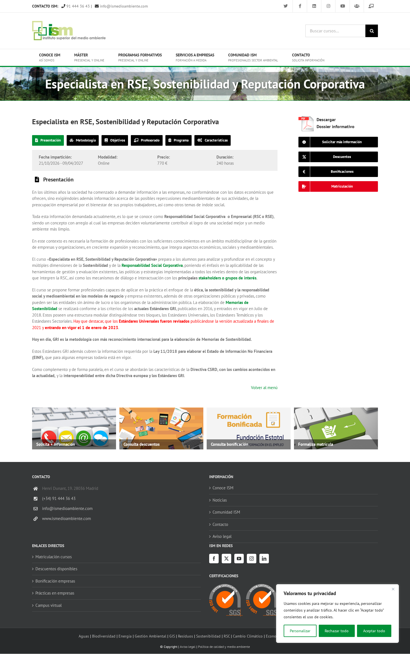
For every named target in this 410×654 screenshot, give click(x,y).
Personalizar (300, 630)
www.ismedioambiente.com (66, 518)
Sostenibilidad (208, 636)
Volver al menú (264, 387)
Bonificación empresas (55, 581)
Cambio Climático (248, 636)
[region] (337, 613)
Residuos (185, 636)
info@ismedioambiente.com (123, 6)
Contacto (220, 524)
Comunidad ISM (226, 512)
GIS (172, 636)
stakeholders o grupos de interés (227, 278)
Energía (125, 636)
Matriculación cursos (53, 556)
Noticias (220, 500)
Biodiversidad (103, 636)
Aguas (84, 636)
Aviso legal (222, 536)
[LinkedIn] (264, 558)
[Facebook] (214, 558)
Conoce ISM (223, 487)
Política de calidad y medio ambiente (224, 647)
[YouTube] (239, 558)
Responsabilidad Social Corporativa (152, 265)
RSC (227, 636)
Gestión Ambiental (150, 636)
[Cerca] (393, 589)
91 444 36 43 (77, 6)
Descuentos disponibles (56, 568)
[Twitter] (226, 558)
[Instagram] (251, 558)
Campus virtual (48, 605)
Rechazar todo (337, 630)
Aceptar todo (374, 630)
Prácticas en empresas (54, 593)
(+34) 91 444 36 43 (59, 498)
